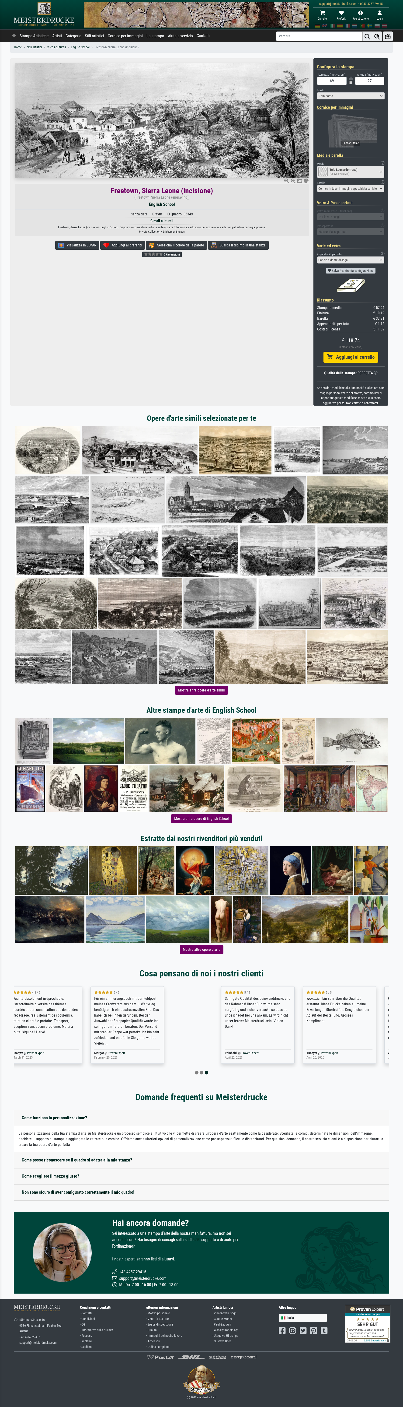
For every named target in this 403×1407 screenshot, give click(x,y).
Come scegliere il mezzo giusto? (50, 1176)
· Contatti (86, 1313)
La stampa (155, 36)
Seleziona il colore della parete (179, 245)
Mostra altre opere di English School (201, 818)
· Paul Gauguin (221, 1324)
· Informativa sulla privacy (96, 1330)
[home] (14, 36)
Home (18, 47)
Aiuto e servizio (180, 36)
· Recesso (86, 1336)
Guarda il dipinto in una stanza (241, 245)
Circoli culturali (56, 47)
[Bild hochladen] (388, 36)
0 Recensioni (171, 254)
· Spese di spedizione (159, 1324)
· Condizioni (87, 1319)
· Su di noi (86, 1347)
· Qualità (151, 1330)
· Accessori (153, 1341)
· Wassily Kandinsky (225, 1330)
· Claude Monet (222, 1319)
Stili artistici (94, 36)
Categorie (73, 36)
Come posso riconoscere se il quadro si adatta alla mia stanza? (77, 1160)
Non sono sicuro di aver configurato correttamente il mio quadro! (78, 1192)
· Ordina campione (158, 1347)
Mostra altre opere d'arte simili (201, 690)
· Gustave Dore (221, 1341)
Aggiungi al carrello (354, 357)
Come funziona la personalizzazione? (54, 1117)
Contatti (203, 35)
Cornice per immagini (125, 36)
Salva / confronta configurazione (352, 271)
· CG (82, 1324)
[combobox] (351, 95)
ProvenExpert (71, 1053)
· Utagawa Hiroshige (225, 1336)
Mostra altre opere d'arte (201, 949)
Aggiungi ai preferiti (125, 245)
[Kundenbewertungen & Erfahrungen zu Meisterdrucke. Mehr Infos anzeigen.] (367, 1323)
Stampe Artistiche (34, 36)
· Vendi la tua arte (157, 1319)
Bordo (320, 90)
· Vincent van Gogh (224, 1313)
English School (80, 47)
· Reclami (86, 1341)
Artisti (57, 36)
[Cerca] (367, 36)
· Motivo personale (158, 1313)
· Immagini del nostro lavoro (164, 1336)
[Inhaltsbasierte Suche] (377, 36)
